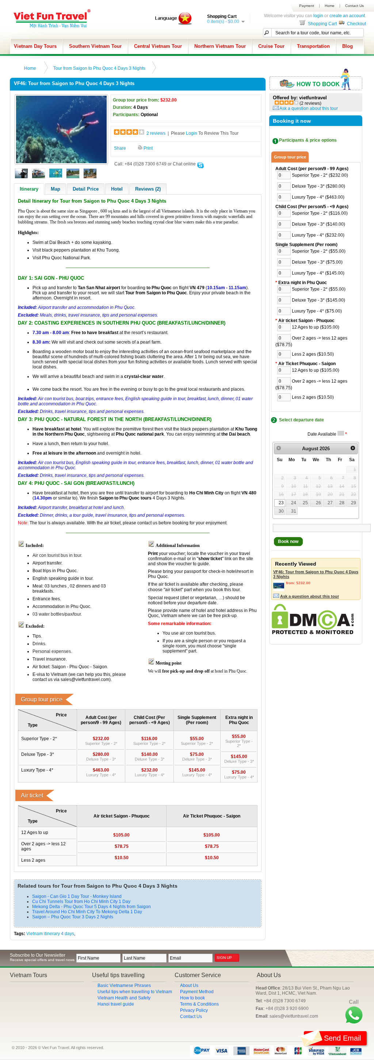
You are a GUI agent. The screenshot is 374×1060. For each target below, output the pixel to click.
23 (281, 502)
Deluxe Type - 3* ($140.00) (318, 224)
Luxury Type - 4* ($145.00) (318, 273)
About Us (189, 985)
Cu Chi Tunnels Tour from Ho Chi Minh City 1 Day (81, 901)
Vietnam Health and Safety (124, 997)
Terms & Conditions (199, 1004)
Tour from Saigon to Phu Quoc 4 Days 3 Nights (99, 68)
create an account (347, 15)
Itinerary (29, 189)
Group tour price (290, 157)
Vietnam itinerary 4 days (50, 933)
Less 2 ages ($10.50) (313, 354)
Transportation (313, 46)
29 (353, 502)
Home (330, 6)
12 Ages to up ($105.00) (315, 327)
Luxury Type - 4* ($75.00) (317, 311)
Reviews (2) (148, 189)
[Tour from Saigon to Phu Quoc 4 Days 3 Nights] (61, 161)
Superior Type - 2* (101, 743)
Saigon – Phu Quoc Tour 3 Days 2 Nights (72, 916)
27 (330, 502)
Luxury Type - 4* (101, 775)
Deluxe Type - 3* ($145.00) (318, 300)
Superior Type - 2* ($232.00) (320, 175)
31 (293, 511)
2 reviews (155, 133)
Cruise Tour (271, 46)
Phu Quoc (162, 287)
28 (341, 502)
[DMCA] (313, 632)
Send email (342, 1038)
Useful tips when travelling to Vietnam (135, 991)
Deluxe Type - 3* (101, 759)
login (318, 15)
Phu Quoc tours (135, 498)
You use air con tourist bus (189, 633)
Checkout (356, 23)
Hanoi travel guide (116, 1004)
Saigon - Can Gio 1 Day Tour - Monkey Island (77, 896)
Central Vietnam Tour (158, 46)
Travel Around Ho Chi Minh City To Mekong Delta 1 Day (87, 911)
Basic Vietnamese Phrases (124, 985)
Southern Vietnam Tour (95, 46)
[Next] (353, 448)
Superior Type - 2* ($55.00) (319, 251)
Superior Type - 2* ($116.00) (320, 213)
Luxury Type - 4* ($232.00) (318, 235)
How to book (192, 997)
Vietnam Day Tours (35, 46)
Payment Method (197, 991)
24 (293, 502)
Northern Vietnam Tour (220, 46)
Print (147, 148)
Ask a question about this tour (308, 108)
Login (191, 133)
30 (281, 511)
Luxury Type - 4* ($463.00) (318, 197)
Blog (347, 46)
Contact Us (354, 6)
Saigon (153, 292)
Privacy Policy (194, 1010)
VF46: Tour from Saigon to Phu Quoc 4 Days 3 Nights (315, 574)
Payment (306, 6)
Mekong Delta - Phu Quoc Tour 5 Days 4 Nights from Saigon (91, 906)
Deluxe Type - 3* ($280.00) (318, 186)
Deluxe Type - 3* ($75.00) (317, 262)
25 (305, 502)
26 (318, 502)
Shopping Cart (322, 23)
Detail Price (86, 189)
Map (55, 189)
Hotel (117, 189)
